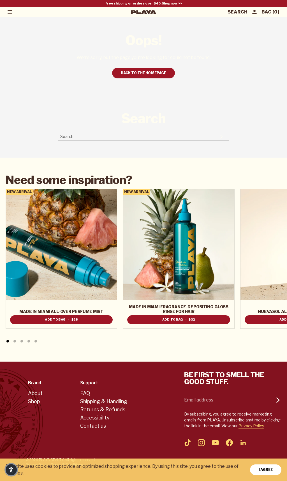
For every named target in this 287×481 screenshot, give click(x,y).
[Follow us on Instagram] (202, 442)
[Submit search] (221, 136)
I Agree (266, 470)
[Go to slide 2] (14, 341)
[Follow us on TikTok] (187, 442)
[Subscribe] (278, 400)
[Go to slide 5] (35, 341)
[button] (11, 470)
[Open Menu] (9, 12)
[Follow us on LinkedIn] (243, 442)
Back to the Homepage (143, 73)
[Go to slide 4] (28, 341)
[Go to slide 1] (7, 341)
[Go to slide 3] (21, 341)
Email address (198, 400)
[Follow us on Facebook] (229, 442)
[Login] (254, 12)
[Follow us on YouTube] (216, 442)
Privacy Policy (251, 425)
